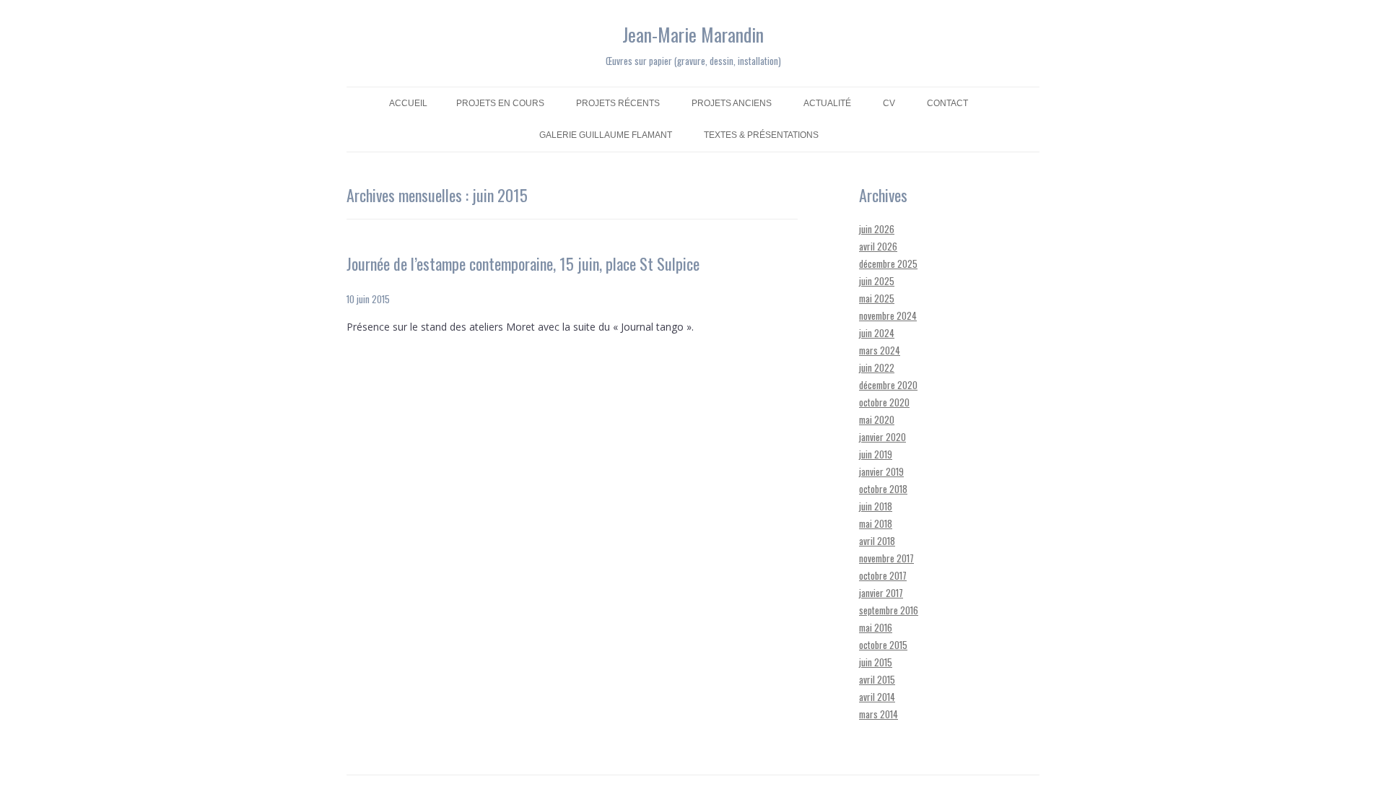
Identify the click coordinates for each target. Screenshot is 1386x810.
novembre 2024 (888, 315)
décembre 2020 (888, 385)
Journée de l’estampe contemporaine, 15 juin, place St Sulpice (522, 263)
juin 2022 (876, 367)
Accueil (408, 103)
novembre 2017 (886, 558)
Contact (947, 103)
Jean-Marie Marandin (693, 34)
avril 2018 (877, 541)
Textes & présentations (761, 135)
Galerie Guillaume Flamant (605, 135)
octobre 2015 (883, 644)
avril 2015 (877, 679)
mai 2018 (875, 523)
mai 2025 (876, 298)
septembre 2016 (888, 610)
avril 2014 (877, 696)
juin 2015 (875, 662)
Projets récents (618, 103)
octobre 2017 (883, 575)
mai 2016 (875, 627)
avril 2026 (878, 246)
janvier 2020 (882, 437)
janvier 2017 (881, 592)
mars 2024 (879, 350)
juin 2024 (876, 333)
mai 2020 (876, 419)
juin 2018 (875, 506)
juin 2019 (875, 454)
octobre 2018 (883, 489)
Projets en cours (500, 103)
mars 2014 (878, 714)
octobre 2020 (884, 402)
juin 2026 (876, 229)
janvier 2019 (881, 471)
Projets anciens (732, 103)
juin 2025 (876, 281)
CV (889, 103)
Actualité (827, 103)
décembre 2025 (888, 263)
